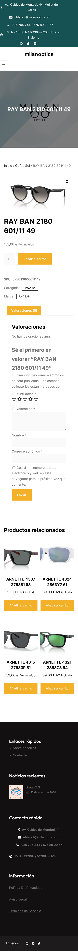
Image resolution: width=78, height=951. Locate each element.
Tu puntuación (24, 394)
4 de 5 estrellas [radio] (30, 399)
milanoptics (39, 54)
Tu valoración (23, 409)
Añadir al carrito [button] (20, 605)
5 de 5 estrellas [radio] (36, 399)
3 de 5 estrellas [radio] (25, 399)
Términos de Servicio (25, 911)
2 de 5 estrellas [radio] (19, 399)
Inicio (8, 166)
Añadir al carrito (34, 259)
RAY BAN (24, 296)
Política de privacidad (25, 888)
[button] (67, 182)
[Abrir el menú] (3, 64)
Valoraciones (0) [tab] (24, 310)
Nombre (19, 435)
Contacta (20, 755)
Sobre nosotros (24, 748)
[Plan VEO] (16, 793)
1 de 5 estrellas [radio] (14, 399)
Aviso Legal (18, 899)
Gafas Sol (22, 166)
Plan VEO (33, 787)
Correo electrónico (27, 451)
